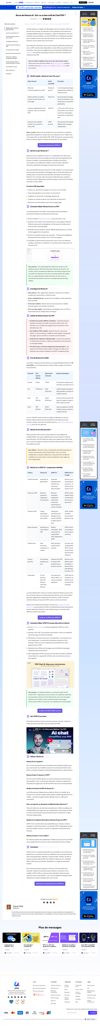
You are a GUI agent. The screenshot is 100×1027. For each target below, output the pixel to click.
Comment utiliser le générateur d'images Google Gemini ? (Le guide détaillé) (88, 469)
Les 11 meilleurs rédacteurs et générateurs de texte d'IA (89, 475)
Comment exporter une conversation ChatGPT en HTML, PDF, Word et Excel (89, 446)
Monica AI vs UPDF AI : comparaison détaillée (11, 57)
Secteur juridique (67, 998)
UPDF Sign (53, 1003)
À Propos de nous (78, 986)
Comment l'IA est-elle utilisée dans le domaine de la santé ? (89, 458)
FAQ (88, 988)
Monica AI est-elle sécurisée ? (13, 53)
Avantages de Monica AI (12, 41)
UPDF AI (29, 52)
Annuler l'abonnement (90, 1001)
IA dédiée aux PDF (47, 66)
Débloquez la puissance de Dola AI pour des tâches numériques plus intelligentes (89, 59)
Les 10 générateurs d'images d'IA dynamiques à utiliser (88, 65)
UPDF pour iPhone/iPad (54, 991)
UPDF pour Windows (56, 985)
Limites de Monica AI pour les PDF (13, 45)
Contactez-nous (91, 998)
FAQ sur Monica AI (10, 70)
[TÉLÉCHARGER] (83, 2)
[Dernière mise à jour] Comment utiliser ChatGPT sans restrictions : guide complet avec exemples (89, 452)
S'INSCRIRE (90, 2)
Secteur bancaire (67, 986)
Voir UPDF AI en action (11, 66)
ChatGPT (33, 24)
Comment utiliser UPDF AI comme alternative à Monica (13, 62)
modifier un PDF (60, 66)
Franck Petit (33, 19)
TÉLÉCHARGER (83, 2)
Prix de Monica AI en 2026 (12, 50)
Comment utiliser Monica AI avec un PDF (12, 37)
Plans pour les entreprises (39, 988)
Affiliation (78, 996)
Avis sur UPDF (79, 989)
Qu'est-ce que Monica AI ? (12, 33)
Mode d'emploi (90, 985)
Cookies (59, 1019)
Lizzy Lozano (86, 953)
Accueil (27, 24)
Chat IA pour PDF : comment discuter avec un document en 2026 (89, 886)
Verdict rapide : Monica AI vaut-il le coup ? (12, 28)
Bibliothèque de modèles (91, 991)
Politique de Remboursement (68, 1019)
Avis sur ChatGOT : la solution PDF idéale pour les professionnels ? (89, 464)
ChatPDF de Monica (45, 219)
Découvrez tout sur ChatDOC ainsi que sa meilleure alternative (88, 35)
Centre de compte (91, 995)
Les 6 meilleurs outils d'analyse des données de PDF (88, 440)
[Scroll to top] (96, 1023)
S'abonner (92, 1012)
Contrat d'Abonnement (52, 1019)
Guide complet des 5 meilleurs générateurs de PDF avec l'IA (89, 41)
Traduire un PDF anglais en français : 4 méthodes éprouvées (89, 857)
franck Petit (18, 906)
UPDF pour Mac (54, 988)
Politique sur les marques (81, 1019)
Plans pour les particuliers (39, 985)
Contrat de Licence (42, 1019)
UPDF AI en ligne (38, 627)
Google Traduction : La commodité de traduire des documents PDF (88, 874)
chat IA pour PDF (58, 63)
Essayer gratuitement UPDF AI (49, 145)
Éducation (67, 992)
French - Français (91, 1019)
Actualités (78, 999)
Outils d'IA (53, 1000)
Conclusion (8, 73)
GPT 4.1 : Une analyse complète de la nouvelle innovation (89, 47)
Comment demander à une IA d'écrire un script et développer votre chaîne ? (89, 862)
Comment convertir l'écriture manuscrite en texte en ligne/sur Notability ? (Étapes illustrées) (89, 880)
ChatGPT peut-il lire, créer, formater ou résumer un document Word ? (88, 29)
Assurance (67, 995)
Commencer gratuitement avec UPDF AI (50, 884)
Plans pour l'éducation (38, 991)
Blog (77, 1002)
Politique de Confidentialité (31, 1019)
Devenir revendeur (78, 992)
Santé (66, 989)
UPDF (9, 2)
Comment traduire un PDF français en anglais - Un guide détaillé (89, 851)
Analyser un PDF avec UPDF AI (49, 617)
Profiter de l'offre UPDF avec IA (50, 711)
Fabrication (67, 1002)
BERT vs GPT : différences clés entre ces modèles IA (88, 53)
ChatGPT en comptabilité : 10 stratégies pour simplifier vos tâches (89, 868)
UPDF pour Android (55, 995)
